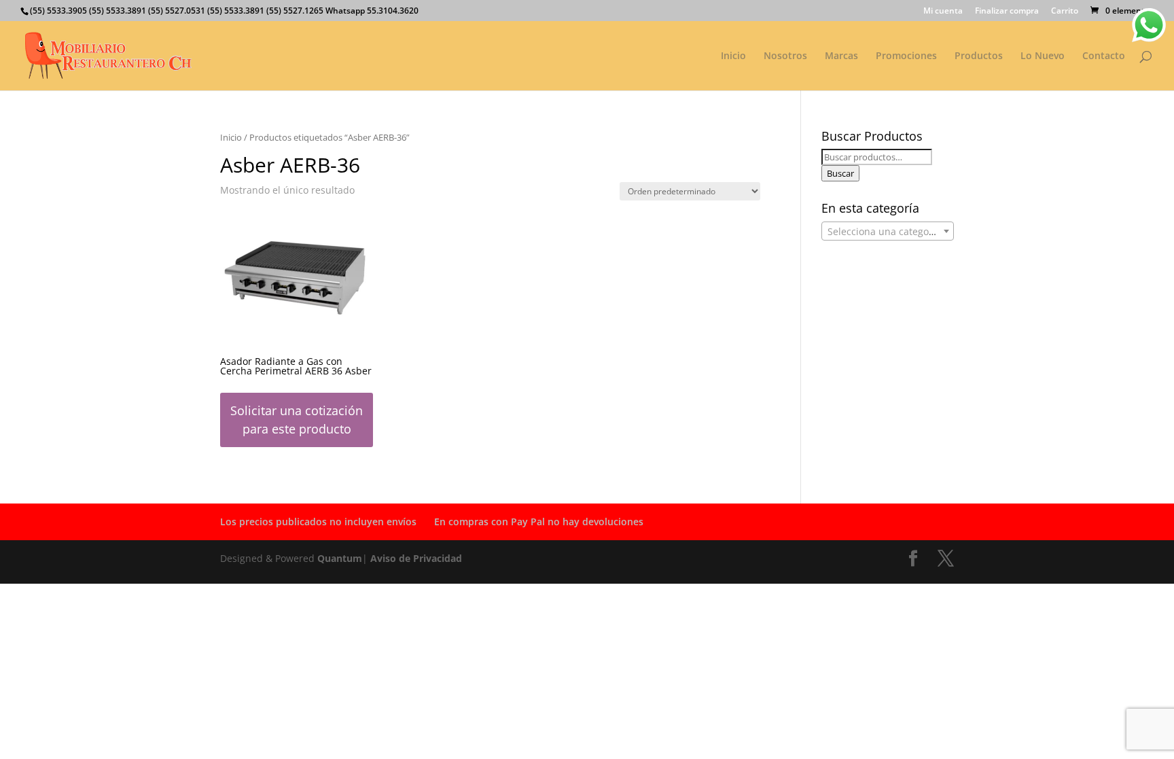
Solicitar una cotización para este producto (296, 419)
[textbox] (887, 231)
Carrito (1064, 11)
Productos (979, 56)
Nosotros (785, 56)
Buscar (840, 173)
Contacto (1103, 56)
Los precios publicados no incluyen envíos (318, 521)
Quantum (339, 558)
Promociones (906, 56)
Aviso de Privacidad (416, 558)
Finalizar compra (1007, 11)
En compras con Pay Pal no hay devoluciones (538, 521)
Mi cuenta (943, 11)
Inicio (733, 56)
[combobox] (887, 231)
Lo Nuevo (1042, 56)
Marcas (841, 56)
